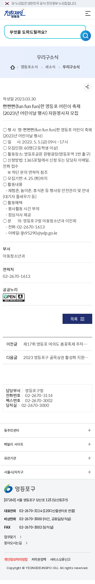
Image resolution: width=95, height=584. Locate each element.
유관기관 (10, 458)
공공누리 (10, 289)
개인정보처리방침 (16, 559)
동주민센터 (11, 430)
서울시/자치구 (13, 472)
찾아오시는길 (13, 543)
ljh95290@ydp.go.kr (39, 233)
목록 (74, 319)
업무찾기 (10, 537)
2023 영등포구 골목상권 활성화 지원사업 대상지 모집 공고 (56, 357)
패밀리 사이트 (13, 444)
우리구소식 (71, 67)
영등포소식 (29, 67)
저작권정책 (38, 559)
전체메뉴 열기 (88, 13)
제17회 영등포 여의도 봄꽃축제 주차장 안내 (56, 344)
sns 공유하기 (87, 87)
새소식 (50, 67)
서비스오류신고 (60, 559)
